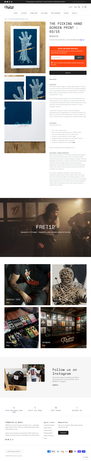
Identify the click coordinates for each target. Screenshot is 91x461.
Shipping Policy (48, 433)
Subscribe (63, 433)
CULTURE (66, 13)
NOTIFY (79, 57)
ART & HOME (44, 13)
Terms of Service (48, 435)
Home (5, 19)
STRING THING (34, 13)
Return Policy (47, 428)
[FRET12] (9, 7)
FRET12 (10, 455)
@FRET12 (55, 385)
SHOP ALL (74, 13)
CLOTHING (24, 13)
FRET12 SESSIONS (55, 13)
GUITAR (16, 13)
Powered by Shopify (17, 455)
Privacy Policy (48, 430)
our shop (31, 1)
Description (52, 79)
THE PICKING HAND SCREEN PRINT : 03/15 (18, 19)
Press (45, 438)
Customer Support (49, 425)
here (74, 142)
